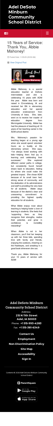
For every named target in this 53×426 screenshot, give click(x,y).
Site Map (26, 349)
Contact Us (26, 334)
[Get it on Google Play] (26, 390)
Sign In (26, 359)
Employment (26, 339)
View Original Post (18, 62)
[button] (6, 33)
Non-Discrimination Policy (26, 344)
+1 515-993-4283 (30, 323)
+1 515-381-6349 (29, 327)
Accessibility (26, 354)
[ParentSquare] (26, 383)
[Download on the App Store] (26, 399)
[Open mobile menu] (47, 33)
